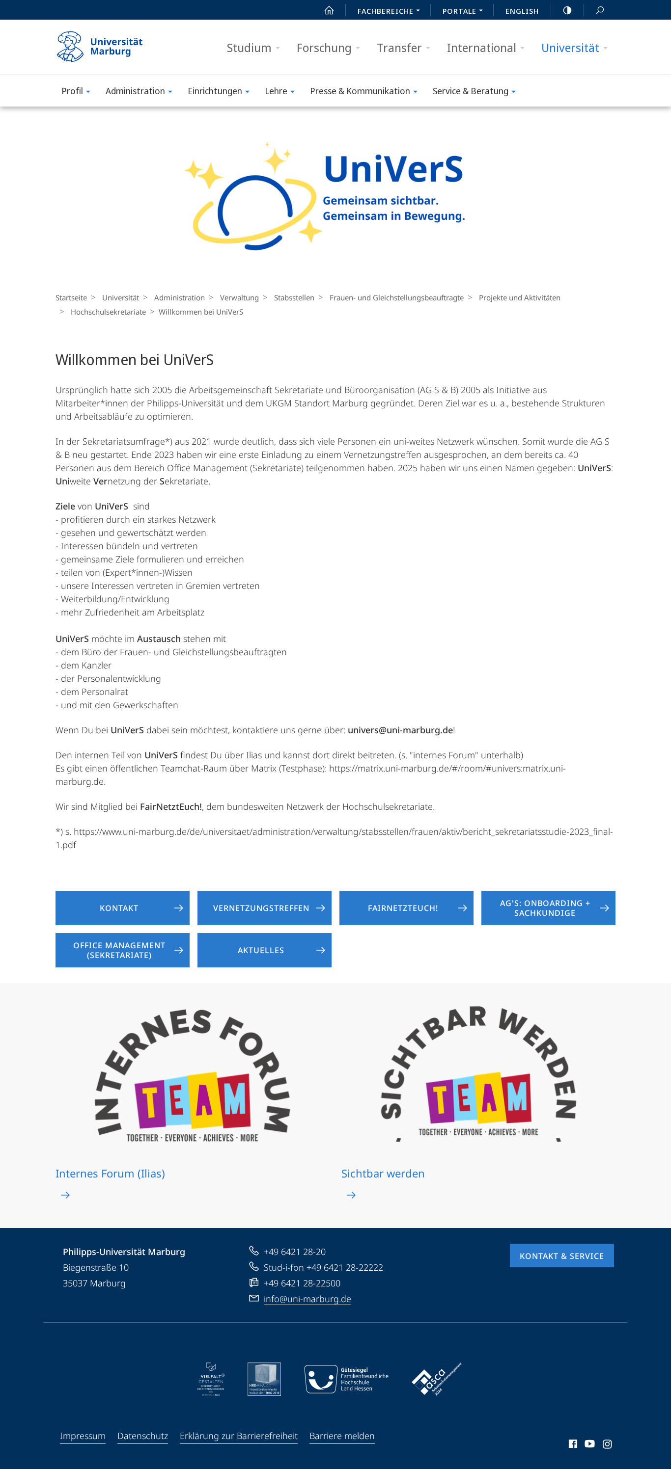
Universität (570, 47)
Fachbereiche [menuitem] (386, 11)
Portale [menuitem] (459, 11)
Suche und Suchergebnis (599, 10)
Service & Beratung (470, 91)
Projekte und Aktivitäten (519, 297)
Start (329, 10)
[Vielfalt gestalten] (210, 1379)
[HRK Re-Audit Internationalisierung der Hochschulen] (264, 1379)
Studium (249, 47)
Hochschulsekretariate (108, 312)
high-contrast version (567, 10)
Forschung (324, 47)
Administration (135, 91)
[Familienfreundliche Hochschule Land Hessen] (346, 1379)
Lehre (276, 91)
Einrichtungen (215, 91)
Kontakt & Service (562, 1256)
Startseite (71, 297)
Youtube (589, 1445)
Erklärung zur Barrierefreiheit (239, 1436)
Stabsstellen (294, 297)
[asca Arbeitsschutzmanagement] (437, 1379)
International (481, 47)
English (522, 11)
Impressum (83, 1436)
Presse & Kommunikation (360, 91)
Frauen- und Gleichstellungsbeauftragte (397, 297)
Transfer (399, 47)
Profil (72, 91)
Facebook (572, 1445)
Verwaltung (239, 297)
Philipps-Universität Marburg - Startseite (117, 47)
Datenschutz (142, 1436)
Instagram (608, 1445)
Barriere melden (342, 1436)
